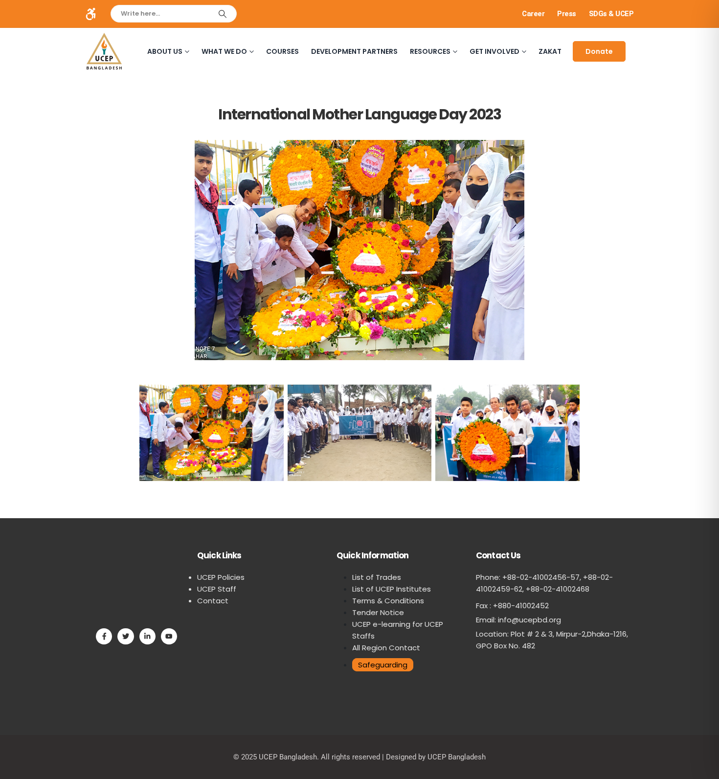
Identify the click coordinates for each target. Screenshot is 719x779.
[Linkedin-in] (147, 636)
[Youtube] (169, 636)
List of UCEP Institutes (391, 589)
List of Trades (376, 577)
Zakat (550, 51)
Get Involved (494, 51)
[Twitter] (125, 636)
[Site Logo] (104, 51)
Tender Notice (378, 612)
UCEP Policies (221, 577)
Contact (212, 601)
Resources (430, 51)
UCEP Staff (216, 589)
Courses (282, 51)
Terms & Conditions (388, 601)
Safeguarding (382, 665)
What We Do (224, 51)
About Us (164, 51)
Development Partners (354, 51)
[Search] (222, 13)
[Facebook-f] (104, 636)
